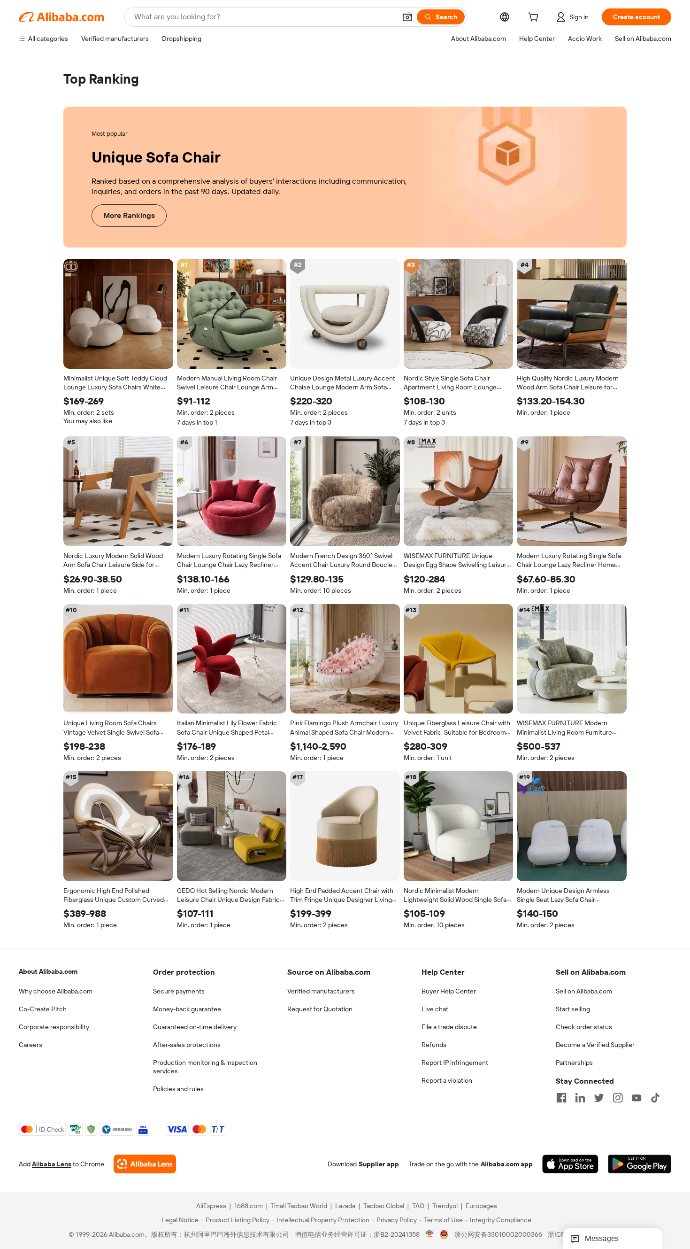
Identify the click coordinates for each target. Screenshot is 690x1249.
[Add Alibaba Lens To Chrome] (145, 1164)
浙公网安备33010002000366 (498, 1235)
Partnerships (574, 1062)
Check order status (584, 1027)
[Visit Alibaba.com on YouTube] (636, 1097)
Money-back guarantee (187, 1009)
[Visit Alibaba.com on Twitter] (599, 1097)
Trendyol (445, 1206)
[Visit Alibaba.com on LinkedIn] (580, 1097)
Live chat (435, 1009)
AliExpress (211, 1206)
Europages (481, 1206)
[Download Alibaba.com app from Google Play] (639, 1164)
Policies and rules (178, 1089)
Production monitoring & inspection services (205, 1067)
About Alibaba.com (48, 971)
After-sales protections (187, 1044)
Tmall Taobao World (299, 1206)
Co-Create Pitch (43, 1009)
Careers (30, 1044)
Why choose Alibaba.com (55, 991)
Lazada (345, 1206)
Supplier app (379, 1164)
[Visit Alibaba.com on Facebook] (561, 1097)
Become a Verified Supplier (595, 1044)
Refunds (434, 1044)
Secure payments (179, 991)
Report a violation (447, 1080)
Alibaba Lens (51, 1164)
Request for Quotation (320, 1009)
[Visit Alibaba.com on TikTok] (655, 1097)
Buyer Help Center (449, 991)
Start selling (573, 1009)
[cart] (535, 18)
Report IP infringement (455, 1062)
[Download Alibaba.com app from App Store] (570, 1164)
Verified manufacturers (321, 991)
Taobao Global (383, 1206)
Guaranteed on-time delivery (195, 1027)
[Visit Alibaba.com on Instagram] (617, 1097)
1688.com (248, 1206)
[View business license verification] (429, 1235)
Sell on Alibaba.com (584, 991)
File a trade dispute (449, 1027)
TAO (418, 1206)
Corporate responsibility (54, 1027)
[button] (407, 17)
